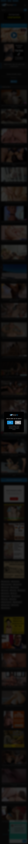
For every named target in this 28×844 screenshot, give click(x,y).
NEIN (18, 422)
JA (10, 422)
